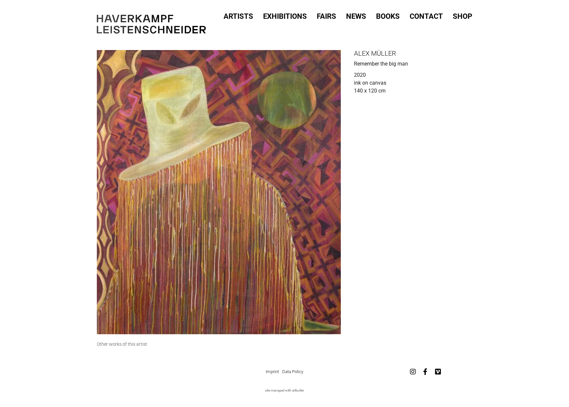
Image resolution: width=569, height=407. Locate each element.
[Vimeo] (438, 371)
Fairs (326, 16)
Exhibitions (285, 16)
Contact (426, 16)
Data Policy (292, 371)
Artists (238, 16)
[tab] (122, 344)
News (356, 16)
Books (388, 16)
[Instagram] (413, 371)
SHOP (462, 16)
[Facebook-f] (425, 371)
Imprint (272, 371)
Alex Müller (375, 53)
